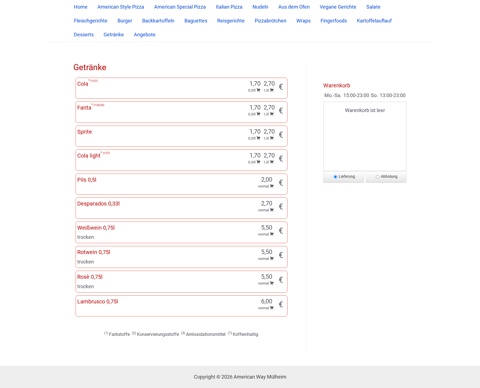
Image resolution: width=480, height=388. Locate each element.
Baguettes (195, 21)
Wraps (303, 21)
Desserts (84, 34)
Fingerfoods (334, 21)
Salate (373, 7)
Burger (125, 21)
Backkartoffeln (158, 21)
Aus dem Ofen (294, 7)
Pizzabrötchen (270, 21)
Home (81, 7)
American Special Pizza (180, 7)
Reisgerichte (231, 21)
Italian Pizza (229, 7)
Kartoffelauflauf (374, 21)
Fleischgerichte (91, 21)
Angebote (145, 34)
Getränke (114, 34)
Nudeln (260, 7)
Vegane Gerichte (338, 7)
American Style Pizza (121, 7)
